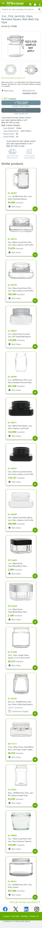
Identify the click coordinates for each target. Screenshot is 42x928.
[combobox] (19, 9)
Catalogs (24, 916)
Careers (6, 916)
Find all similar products (13, 78)
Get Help (15, 916)
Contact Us (34, 916)
